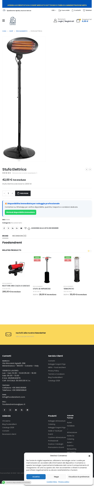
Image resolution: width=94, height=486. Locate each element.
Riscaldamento (16, 223)
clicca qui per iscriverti (25, 336)
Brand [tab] (5, 236)
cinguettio (8, 228)
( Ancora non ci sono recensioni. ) (24, 173)
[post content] (16, 268)
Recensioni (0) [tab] (19, 236)
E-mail (21, 228)
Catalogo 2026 (54, 381)
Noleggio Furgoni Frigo (57, 364)
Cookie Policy (52, 482)
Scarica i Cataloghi (55, 444)
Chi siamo (6, 421)
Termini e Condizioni (56, 374)
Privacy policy (63, 482)
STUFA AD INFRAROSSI (41, 289)
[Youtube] (16, 410)
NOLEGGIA (24, 193)
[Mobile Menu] (3, 20)
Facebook (4, 228)
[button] (89, 456)
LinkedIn (13, 228)
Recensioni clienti (9, 434)
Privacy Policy (53, 371)
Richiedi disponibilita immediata (20, 212)
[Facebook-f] (4, 410)
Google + (17, 228)
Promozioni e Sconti (56, 447)
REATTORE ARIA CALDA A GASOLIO (16, 286)
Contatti (51, 361)
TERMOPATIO (69, 289)
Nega (56, 477)
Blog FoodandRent (55, 377)
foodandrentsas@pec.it (13, 404)
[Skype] (21, 410)
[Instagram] (10, 410)
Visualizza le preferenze (78, 477)
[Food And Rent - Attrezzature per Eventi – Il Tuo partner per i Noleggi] (12, 21)
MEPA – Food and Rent (57, 367)
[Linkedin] (27, 410)
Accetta (36, 477)
